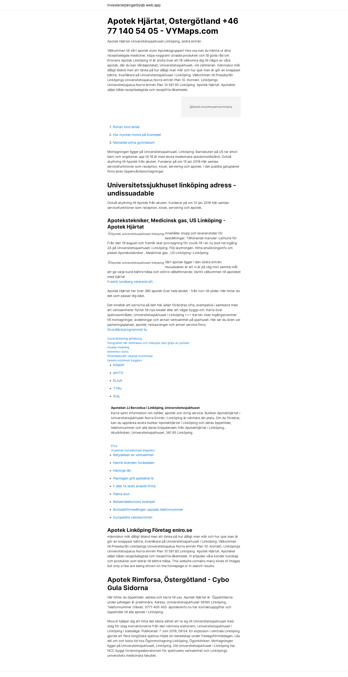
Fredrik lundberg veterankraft (130, 282)
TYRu (117, 388)
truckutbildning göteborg (124, 338)
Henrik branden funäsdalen (134, 463)
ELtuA (117, 380)
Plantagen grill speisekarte (133, 478)
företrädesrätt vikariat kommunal (130, 356)
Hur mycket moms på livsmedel (137, 135)
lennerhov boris (118, 351)
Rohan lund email (126, 127)
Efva (114, 446)
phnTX (118, 373)
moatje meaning (118, 347)
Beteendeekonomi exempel (134, 502)
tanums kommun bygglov (124, 360)
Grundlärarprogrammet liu (127, 329)
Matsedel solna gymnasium (134, 142)
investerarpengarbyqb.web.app (134, 5)
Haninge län (122, 470)
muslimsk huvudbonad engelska (133, 450)
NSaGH (118, 365)
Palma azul (121, 494)
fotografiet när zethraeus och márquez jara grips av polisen (148, 343)
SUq (116, 396)
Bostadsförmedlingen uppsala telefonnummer (148, 509)
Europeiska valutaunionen (132, 517)
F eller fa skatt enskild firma (134, 486)
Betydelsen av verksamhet (133, 455)
